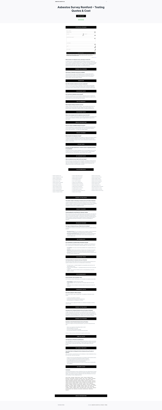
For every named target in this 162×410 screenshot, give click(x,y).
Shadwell (79, 380)
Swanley (67, 384)
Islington (90, 380)
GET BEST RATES (81, 144)
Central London (89, 387)
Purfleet (84, 383)
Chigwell (89, 378)
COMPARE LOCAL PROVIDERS (81, 69)
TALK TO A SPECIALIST (81, 101)
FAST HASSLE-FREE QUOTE (81, 347)
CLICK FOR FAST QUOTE (81, 91)
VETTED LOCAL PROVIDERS (81, 27)
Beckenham (68, 385)
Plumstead (81, 383)
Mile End (86, 380)
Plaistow (82, 386)
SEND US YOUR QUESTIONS (81, 122)
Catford (91, 379)
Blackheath (75, 380)
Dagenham (91, 383)
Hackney (85, 377)
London (82, 377)
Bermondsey (72, 378)
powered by (94, 57)
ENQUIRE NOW (81, 80)
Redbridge (71, 380)
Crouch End (88, 384)
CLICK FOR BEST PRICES (81, 256)
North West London (77, 379)
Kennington (94, 378)
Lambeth (71, 387)
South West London (83, 387)
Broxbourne (68, 378)
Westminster (91, 388)
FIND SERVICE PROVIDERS (81, 222)
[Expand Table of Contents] (106, 1)
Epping (75, 385)
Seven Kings (92, 386)
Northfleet (79, 386)
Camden (71, 385)
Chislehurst (71, 386)
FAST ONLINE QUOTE (81, 239)
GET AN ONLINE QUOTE (81, 274)
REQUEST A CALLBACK (81, 209)
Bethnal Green (85, 388)
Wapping (67, 380)
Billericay (83, 380)
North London (90, 385)
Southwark (75, 384)
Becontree (76, 388)
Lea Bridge (78, 385)
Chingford (71, 384)
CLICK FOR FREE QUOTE (81, 169)
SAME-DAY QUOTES (81, 336)
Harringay (73, 377)
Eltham (78, 387)
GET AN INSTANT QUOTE (81, 155)
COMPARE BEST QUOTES (81, 289)
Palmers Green (77, 377)
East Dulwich (80, 388)
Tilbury (86, 378)
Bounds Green (79, 384)
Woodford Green (75, 383)
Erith (73, 388)
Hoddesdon (93, 384)
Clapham (74, 387)
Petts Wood (88, 379)
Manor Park (83, 379)
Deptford (84, 384)
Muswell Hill (69, 388)
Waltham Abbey (90, 377)
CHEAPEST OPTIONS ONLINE (81, 197)
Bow (88, 386)
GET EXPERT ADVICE (81, 366)
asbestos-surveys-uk (60, 1)
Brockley (80, 378)
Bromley (67, 386)
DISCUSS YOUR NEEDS (81, 132)
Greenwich (77, 378)
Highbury (75, 386)
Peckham (72, 379)
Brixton (86, 385)
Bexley (86, 386)
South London (68, 377)
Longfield (67, 387)
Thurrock (94, 385)
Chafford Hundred (69, 383)
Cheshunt (94, 380)
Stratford (82, 385)
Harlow (87, 383)
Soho (84, 378)
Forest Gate (68, 379)
